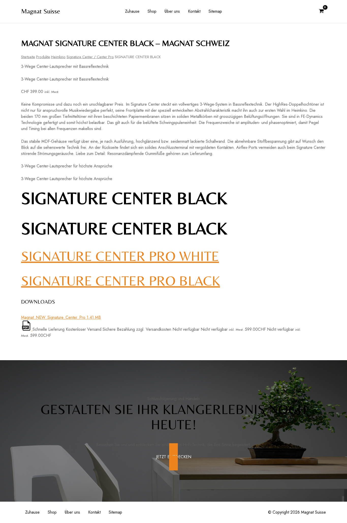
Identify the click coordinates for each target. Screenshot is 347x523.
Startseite (28, 57)
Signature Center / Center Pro (90, 57)
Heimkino (58, 57)
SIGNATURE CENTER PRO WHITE (120, 256)
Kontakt (194, 11)
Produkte (43, 57)
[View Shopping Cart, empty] (321, 11)
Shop (152, 11)
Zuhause (132, 11)
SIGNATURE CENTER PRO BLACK (120, 281)
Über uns (172, 11)
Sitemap (215, 11)
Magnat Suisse (40, 11)
